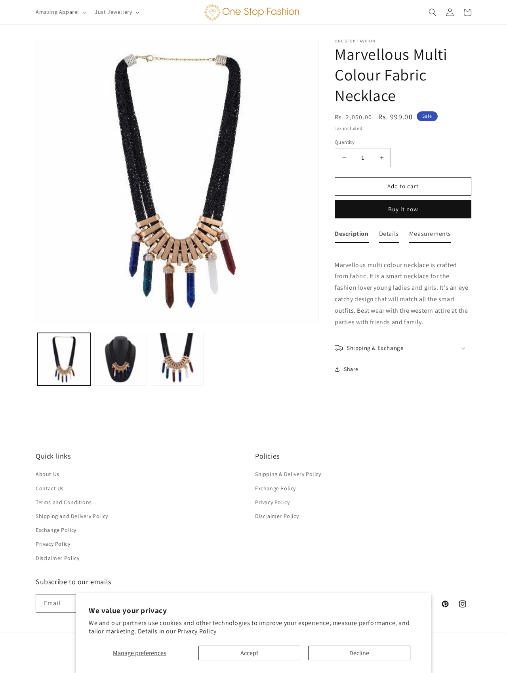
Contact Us (50, 488)
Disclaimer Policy (57, 558)
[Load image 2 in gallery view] (120, 359)
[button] (60, 12)
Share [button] (351, 369)
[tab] (352, 235)
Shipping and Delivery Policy (72, 516)
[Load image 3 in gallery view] (177, 359)
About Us (47, 474)
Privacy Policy (196, 631)
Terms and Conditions (64, 502)
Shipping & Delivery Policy (288, 474)
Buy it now (403, 209)
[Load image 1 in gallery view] (64, 359)
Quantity (345, 142)
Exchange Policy (56, 529)
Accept (249, 653)
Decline (359, 653)
